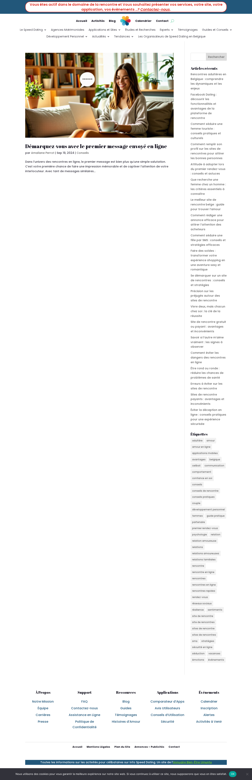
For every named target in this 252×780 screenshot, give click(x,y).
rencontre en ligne (203, 572)
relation (215, 534)
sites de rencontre (203, 628)
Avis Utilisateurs (167, 708)
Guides (126, 708)
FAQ (84, 701)
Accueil (81, 21)
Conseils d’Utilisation (167, 715)
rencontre (198, 565)
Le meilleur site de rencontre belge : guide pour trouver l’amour (207, 204)
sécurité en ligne (202, 647)
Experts (165, 30)
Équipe (43, 708)
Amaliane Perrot (42, 153)
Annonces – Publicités (149, 746)
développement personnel (208, 509)
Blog (112, 21)
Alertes (209, 715)
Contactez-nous (155, 9)
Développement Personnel (65, 36)
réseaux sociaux (202, 603)
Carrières (43, 715)
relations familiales (204, 559)
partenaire (198, 522)
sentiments (215, 609)
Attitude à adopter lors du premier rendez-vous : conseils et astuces (208, 169)
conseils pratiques (203, 497)
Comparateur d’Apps (167, 701)
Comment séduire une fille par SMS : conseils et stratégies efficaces (208, 240)
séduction (198, 653)
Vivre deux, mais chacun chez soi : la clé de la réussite (208, 311)
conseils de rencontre (205, 490)
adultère (197, 440)
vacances (214, 653)
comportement (201, 472)
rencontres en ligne (204, 584)
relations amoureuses (205, 553)
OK (233, 773)
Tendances (122, 36)
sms (194, 641)
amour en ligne (201, 446)
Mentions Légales (98, 746)
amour (211, 440)
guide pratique (216, 515)
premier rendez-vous (205, 528)
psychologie (199, 534)
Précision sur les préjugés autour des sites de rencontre (205, 296)
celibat (196, 465)
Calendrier (143, 21)
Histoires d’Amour (126, 721)
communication (214, 465)
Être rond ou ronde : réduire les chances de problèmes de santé (207, 373)
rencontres (199, 578)
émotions (198, 659)
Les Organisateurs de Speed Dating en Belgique (172, 36)
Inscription (209, 708)
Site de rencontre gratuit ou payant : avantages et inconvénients (208, 326)
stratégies (207, 641)
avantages (199, 459)
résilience (198, 609)
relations (197, 547)
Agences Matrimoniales (67, 30)
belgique (214, 459)
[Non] (247, 774)
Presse (43, 721)
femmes (197, 515)
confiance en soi (202, 478)
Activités (98, 21)
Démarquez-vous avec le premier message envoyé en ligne (96, 146)
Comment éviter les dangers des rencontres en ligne (208, 357)
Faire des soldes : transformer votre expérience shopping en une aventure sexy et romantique (208, 260)
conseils (197, 484)
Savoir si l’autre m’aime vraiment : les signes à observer (207, 342)
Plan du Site (122, 746)
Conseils (83, 153)
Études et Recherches (140, 30)
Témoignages (188, 30)
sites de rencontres (204, 634)
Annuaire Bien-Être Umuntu (192, 762)
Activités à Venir (209, 721)
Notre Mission (43, 701)
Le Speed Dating (31, 30)
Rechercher (216, 57)
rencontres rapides (203, 590)
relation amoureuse (204, 540)
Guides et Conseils (215, 30)
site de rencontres (203, 622)
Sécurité (167, 721)
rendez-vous (200, 597)
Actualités (99, 36)
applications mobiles (205, 453)
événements (216, 659)
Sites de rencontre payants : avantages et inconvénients (207, 399)
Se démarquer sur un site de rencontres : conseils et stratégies (209, 280)
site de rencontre (202, 616)
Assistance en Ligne (84, 715)
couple (196, 503)
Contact (162, 21)
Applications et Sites (103, 30)
